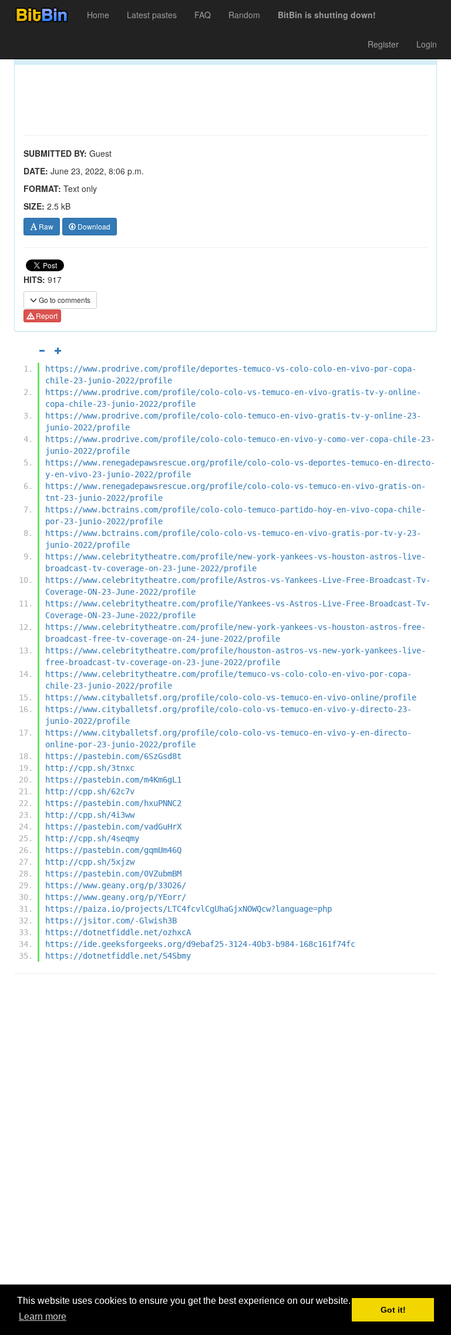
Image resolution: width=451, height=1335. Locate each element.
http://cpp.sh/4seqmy (92, 838)
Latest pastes (152, 15)
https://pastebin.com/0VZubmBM (113, 873)
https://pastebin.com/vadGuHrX (113, 826)
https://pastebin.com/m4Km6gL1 (113, 779)
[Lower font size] (42, 350)
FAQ (202, 15)
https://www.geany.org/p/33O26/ (115, 885)
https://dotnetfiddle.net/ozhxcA (118, 932)
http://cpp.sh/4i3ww (89, 815)
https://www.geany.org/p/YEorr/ (115, 897)
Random (244, 15)
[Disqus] (225, 1132)
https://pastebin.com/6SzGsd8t (113, 756)
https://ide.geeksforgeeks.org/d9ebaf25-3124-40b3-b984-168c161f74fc (200, 944)
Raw (45, 226)
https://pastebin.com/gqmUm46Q (113, 850)
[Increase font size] (58, 350)
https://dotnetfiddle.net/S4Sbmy (118, 955)
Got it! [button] (393, 1309)
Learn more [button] (42, 1316)
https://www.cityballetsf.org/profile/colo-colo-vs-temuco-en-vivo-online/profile (230, 697)
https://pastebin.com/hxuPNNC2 (113, 803)
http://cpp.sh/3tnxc (89, 768)
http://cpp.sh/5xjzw (89, 862)
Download (93, 226)
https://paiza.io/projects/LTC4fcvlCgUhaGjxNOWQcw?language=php (188, 908)
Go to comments (63, 300)
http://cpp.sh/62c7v (89, 791)
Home (98, 15)
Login (426, 44)
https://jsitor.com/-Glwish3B (111, 920)
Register (383, 44)
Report (46, 316)
